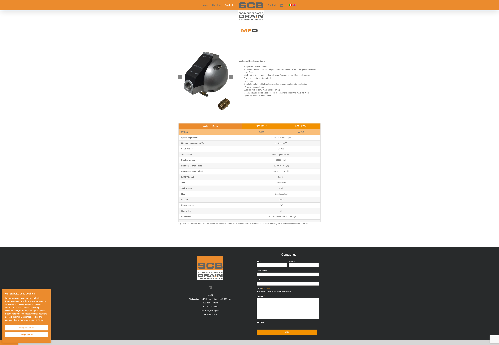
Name (259, 261)
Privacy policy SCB (210, 315)
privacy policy (266, 288)
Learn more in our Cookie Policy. (29, 320)
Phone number (262, 270)
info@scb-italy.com (212, 311)
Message (261, 296)
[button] (180, 77)
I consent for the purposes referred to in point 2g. (275, 291)
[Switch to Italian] (288, 5)
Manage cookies (26, 335)
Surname (292, 261)
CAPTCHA (260, 322)
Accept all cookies (26, 328)
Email (259, 279)
